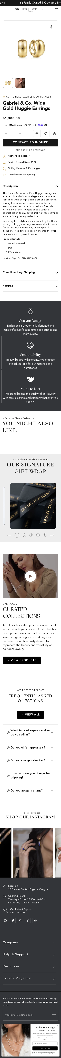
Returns (8, 286)
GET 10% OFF (45, 1048)
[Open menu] (8, 10)
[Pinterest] (20, 920)
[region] (30, 84)
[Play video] (30, 576)
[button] (8, 535)
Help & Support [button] (15, 954)
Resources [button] (11, 966)
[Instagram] (5, 920)
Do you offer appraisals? (28, 747)
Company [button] (10, 942)
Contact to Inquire (30, 142)
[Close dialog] (57, 1025)
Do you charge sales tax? (28, 760)
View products (24, 660)
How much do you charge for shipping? (30, 775)
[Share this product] (54, 133)
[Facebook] (13, 920)
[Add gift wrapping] (37, 133)
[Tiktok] (27, 920)
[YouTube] (35, 920)
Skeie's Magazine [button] (17, 978)
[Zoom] (52, 27)
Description (10, 186)
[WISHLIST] (45, 133)
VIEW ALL (32, 714)
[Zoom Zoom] (30, 48)
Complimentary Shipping (19, 272)
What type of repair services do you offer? (30, 732)
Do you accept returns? (27, 790)
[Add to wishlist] (45, 133)
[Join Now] (54, 1014)
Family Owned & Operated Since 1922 (32, 3)
